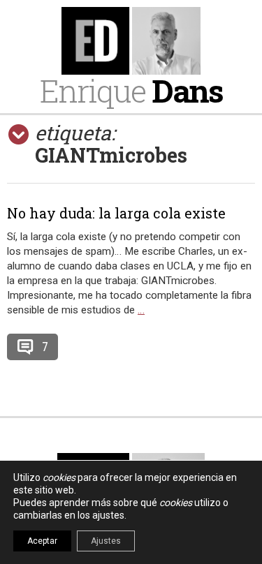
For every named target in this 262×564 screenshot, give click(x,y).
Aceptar (42, 541)
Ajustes (106, 541)
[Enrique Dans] (131, 41)
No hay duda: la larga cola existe (116, 213)
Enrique (131, 90)
